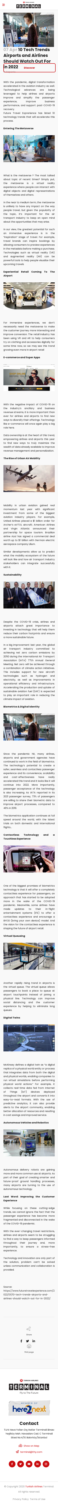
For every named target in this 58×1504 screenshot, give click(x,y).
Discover (29, 68)
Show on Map (31, 1446)
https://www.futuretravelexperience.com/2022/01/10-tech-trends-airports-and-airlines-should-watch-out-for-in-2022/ (29, 1294)
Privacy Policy (21, 1499)
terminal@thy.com (31, 1452)
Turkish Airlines (34, 1486)
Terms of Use (37, 1499)
